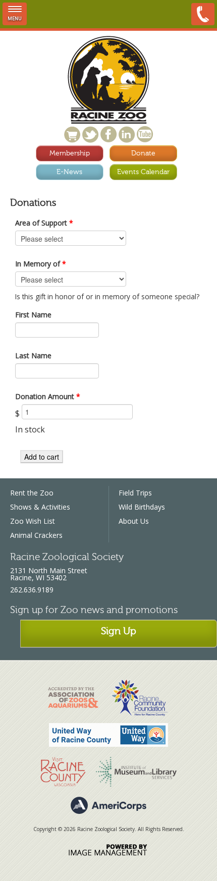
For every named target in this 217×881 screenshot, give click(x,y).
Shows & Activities (40, 507)
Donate (143, 153)
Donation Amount (47, 396)
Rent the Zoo (31, 493)
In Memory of (40, 263)
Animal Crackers (36, 535)
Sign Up (118, 631)
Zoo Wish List (32, 521)
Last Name (33, 355)
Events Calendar (143, 172)
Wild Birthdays (142, 507)
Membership (69, 153)
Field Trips (135, 493)
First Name (33, 314)
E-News (69, 172)
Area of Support (44, 223)
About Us (134, 521)
